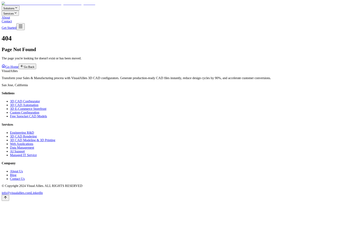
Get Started (9, 27)
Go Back (29, 67)
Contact (7, 21)
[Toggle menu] (20, 26)
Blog (13, 175)
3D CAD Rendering (23, 136)
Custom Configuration (24, 112)
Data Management (22, 147)
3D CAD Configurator (25, 101)
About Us (16, 171)
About (6, 17)
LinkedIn (37, 193)
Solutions (9, 8)
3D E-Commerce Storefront (28, 108)
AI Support (17, 151)
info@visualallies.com (16, 193)
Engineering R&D (22, 132)
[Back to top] (5, 198)
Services (8, 13)
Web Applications (21, 144)
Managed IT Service (23, 155)
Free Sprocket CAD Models (28, 116)
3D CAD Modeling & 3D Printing (32, 140)
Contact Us (17, 178)
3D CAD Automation (24, 105)
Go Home (11, 67)
